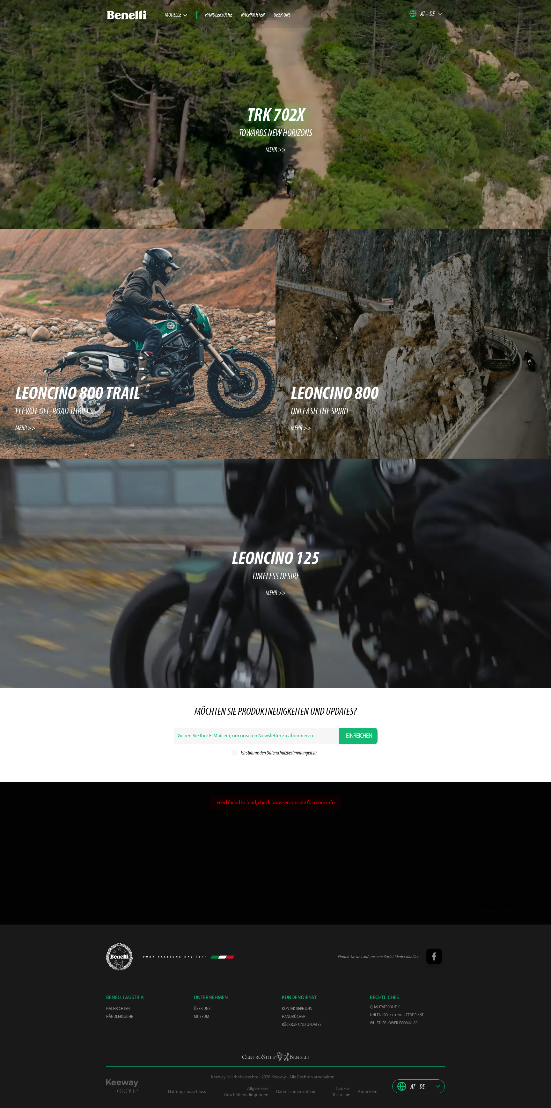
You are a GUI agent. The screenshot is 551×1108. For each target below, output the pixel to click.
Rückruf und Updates (301, 1025)
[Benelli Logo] (135, 15)
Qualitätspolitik (385, 1007)
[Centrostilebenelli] (275, 1056)
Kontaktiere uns (297, 1009)
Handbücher (293, 1017)
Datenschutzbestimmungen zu (291, 753)
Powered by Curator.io (501, 911)
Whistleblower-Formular (393, 1023)
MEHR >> (276, 150)
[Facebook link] (433, 957)
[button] (426, 13)
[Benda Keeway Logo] (119, 956)
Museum (201, 1017)
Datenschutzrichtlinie (296, 1092)
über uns (282, 15)
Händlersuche (218, 15)
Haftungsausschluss (187, 1092)
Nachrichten (253, 15)
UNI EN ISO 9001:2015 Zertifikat (396, 1015)
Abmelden (368, 1092)
